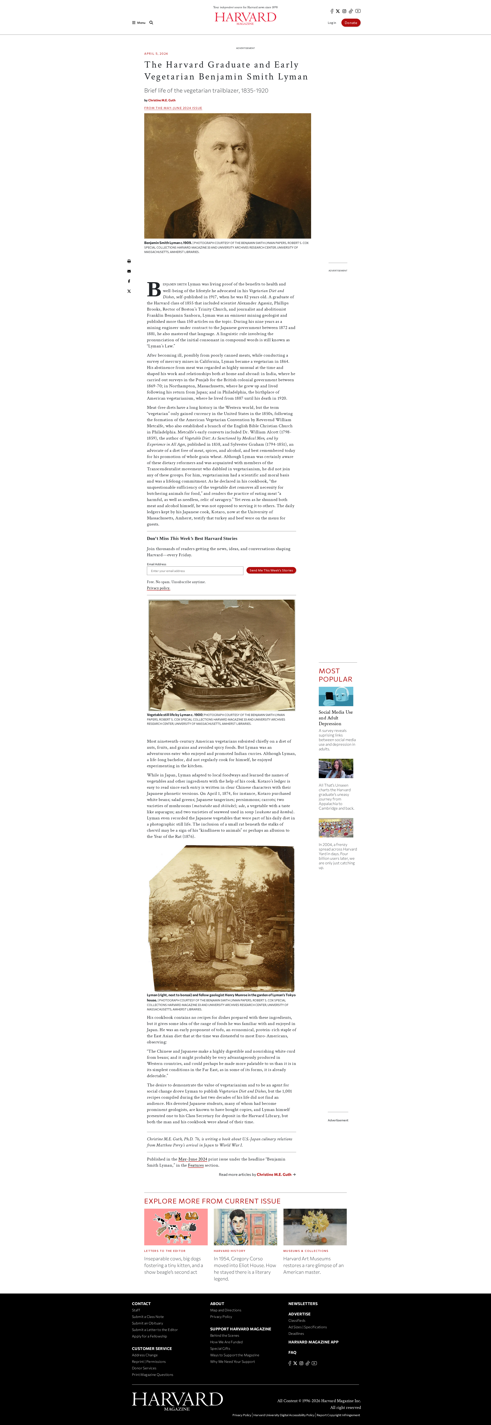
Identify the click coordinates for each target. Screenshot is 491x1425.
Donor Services (144, 1368)
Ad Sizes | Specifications (307, 1327)
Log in (332, 22)
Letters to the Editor (165, 1250)
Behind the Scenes (224, 1335)
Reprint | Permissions (149, 1361)
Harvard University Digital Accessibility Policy (284, 1415)
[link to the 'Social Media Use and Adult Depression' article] (338, 698)
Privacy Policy (221, 1316)
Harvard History (230, 1250)
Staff (136, 1310)
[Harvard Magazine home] (245, 18)
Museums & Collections (306, 1250)
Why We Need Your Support (232, 1361)
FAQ (292, 1352)
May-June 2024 (177, 108)
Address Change (145, 1355)
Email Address (156, 564)
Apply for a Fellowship (149, 1336)
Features (196, 1165)
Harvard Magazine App (313, 1342)
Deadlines (296, 1333)
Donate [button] (351, 23)
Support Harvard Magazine (240, 1329)
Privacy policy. (159, 588)
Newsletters (303, 1303)
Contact (141, 1303)
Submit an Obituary (147, 1323)
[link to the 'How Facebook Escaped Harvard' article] (338, 829)
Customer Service (152, 1348)
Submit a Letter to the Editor (155, 1329)
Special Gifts (220, 1348)
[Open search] (151, 22)
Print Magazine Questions (152, 1374)
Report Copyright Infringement (338, 1415)
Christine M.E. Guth (161, 100)
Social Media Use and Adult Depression (336, 718)
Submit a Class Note (148, 1316)
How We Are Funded (226, 1342)
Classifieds (296, 1320)
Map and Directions (225, 1310)
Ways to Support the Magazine (234, 1355)
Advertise (299, 1314)
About (217, 1303)
